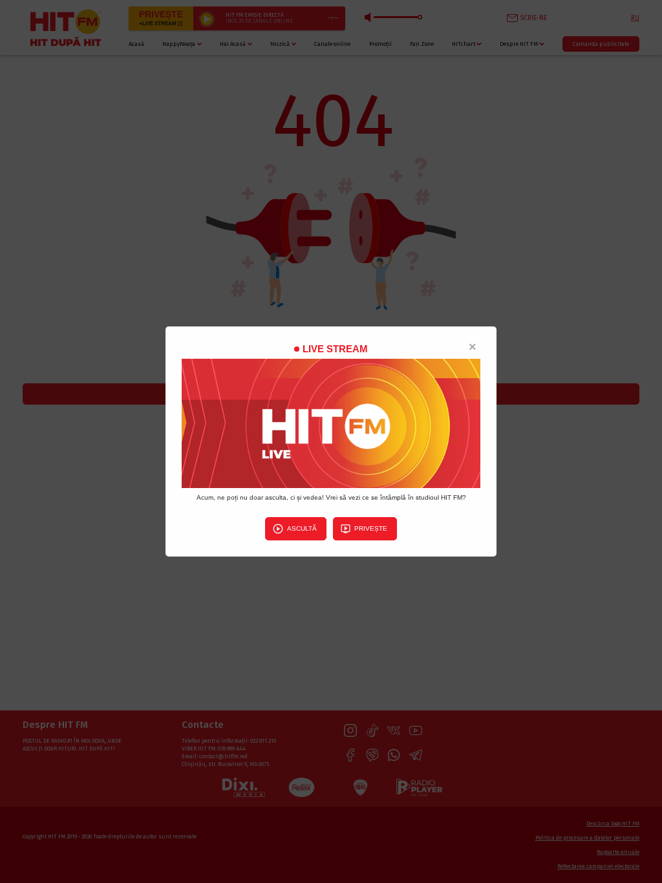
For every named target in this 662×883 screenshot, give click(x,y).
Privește (370, 528)
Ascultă (302, 528)
